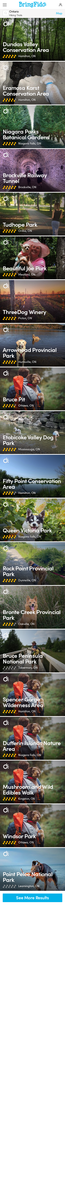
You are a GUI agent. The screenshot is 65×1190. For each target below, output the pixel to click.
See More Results (32, 898)
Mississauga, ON (29, 449)
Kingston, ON (26, 799)
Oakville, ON (26, 624)
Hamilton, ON (27, 56)
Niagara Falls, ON (29, 143)
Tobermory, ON (28, 668)
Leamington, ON (28, 886)
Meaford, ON (26, 274)
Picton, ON (25, 318)
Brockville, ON (27, 187)
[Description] (6, 24)
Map (59, 13)
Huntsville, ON (27, 362)
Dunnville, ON (27, 580)
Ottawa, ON (26, 405)
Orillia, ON (25, 231)
